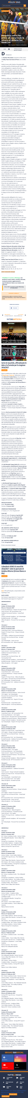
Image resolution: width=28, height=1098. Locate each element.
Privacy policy (13, 1094)
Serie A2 (12, 375)
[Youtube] (4, 1065)
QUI (3, 590)
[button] (9, 49)
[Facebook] (4, 1057)
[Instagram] (17, 1057)
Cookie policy (5, 1096)
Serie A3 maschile (13, 296)
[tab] (8, 1078)
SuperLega (5, 375)
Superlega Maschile (10, 337)
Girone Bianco (5, 296)
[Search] (25, 6)
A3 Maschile (5, 11)
